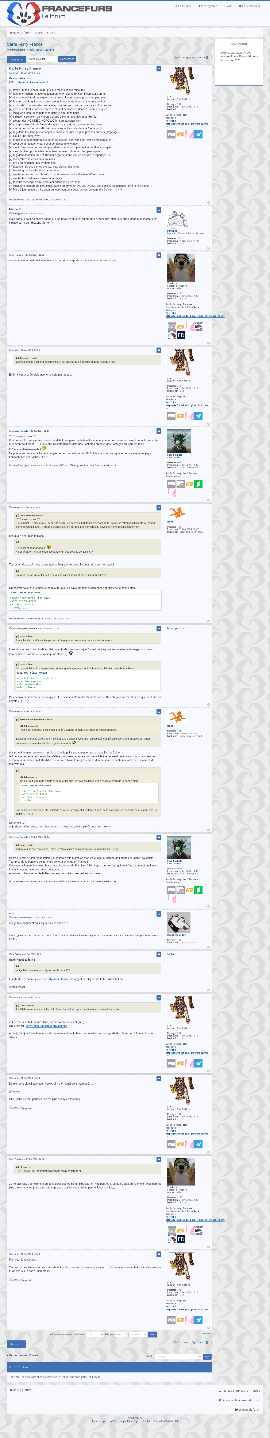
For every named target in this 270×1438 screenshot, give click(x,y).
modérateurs (35, 49)
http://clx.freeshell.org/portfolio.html (187, 123)
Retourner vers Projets (23, 1355)
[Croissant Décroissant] (143, 1334)
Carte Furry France (25, 44)
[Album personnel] (172, 329)
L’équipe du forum (249, 1409)
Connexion (184, 6)
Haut (208, 202)
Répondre (16, 59)
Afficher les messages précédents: (67, 1334)
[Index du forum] (59, 24)
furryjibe (19, 213)
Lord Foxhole (21, 431)
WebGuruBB (171, 1421)
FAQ (228, 6)
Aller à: (149, 1356)
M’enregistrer (208, 6)
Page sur (198, 57)
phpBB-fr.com (114, 1421)
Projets (51, 32)
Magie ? (15, 209)
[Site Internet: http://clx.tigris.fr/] (171, 134)
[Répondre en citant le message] (159, 68)
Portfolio (171, 120)
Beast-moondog (23, 917)
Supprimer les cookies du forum (240, 1400)
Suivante (205, 1333)
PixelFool (147, 1421)
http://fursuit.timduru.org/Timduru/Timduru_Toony (195, 315)
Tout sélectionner (28, 592)
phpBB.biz (128, 1421)
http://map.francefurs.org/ (32, 82)
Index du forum (250, 6)
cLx (16, 73)
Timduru (19, 255)
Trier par (109, 1334)
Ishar (17, 507)
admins (50, 49)
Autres (39, 32)
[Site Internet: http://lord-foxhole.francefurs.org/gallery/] (171, 484)
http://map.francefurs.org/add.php (46, 1025)
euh (12, 913)
